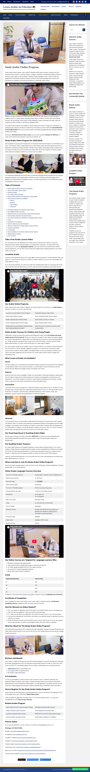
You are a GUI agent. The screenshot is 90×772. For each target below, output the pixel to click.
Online (65, 15)
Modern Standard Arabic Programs (16, 710)
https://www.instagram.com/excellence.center (24, 741)
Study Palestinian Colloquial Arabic (44, 710)
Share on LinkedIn (46, 759)
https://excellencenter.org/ (19, 734)
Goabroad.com (53, 511)
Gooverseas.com (53, 509)
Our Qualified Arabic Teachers (16, 211)
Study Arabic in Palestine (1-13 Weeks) (45, 717)
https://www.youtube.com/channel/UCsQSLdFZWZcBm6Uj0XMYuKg (37, 750)
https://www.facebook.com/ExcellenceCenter (27, 744)
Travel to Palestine (20, 15)
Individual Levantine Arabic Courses (45, 707)
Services (63, 6)
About (10, 15)
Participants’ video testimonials (16, 672)
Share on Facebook (33, 759)
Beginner (12, 202)
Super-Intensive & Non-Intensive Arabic (17, 707)
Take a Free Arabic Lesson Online (17, 190)
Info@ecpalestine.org (32, 692)
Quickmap (43, 9)
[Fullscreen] (83, 184)
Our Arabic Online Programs (15, 194)
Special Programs (55, 15)
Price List (71, 6)
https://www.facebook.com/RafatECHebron (28, 747)
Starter (12, 200)
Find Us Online (12, 235)
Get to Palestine (55, 6)
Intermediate (14, 204)
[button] (80, 769)
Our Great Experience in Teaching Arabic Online (21, 209)
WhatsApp (42, 465)
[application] (77, 181)
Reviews (9, 1)
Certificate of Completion (15, 221)
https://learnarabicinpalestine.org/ (19, 731)
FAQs (4, 1)
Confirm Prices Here (45, 488)
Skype (32, 465)
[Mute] (81, 184)
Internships (6, 18)
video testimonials (47, 513)
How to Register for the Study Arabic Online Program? (23, 231)
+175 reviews (11, 670)
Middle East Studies (26, 565)
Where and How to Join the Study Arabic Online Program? (24, 213)
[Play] (70, 184)
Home (4, 15)
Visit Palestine (25, 1)
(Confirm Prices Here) (28, 594)
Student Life (32, 15)
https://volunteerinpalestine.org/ (27, 737)
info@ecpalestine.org (44, 725)
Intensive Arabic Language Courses (15, 717)
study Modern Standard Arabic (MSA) (27, 118)
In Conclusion (11, 229)
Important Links (16, 1)
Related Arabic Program (14, 233)
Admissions (79, 6)
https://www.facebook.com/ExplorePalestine (32, 753)
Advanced (13, 206)
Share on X (22, 759)
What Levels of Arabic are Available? (18, 198)
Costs (9, 219)
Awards (32, 1)
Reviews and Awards (13, 227)
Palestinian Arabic (45, 6)
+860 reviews (12, 668)
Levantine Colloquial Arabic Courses (16, 713)
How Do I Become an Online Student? (18, 223)
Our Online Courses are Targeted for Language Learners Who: (25, 217)
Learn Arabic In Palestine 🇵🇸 (19, 7)
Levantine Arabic (12, 192)
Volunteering (74, 15)
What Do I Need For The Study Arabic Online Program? (23, 225)
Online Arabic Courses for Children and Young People (22, 196)
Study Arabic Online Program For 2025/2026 (20, 188)
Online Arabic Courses (54, 713)
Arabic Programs (43, 15)
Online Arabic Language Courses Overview (19, 215)
